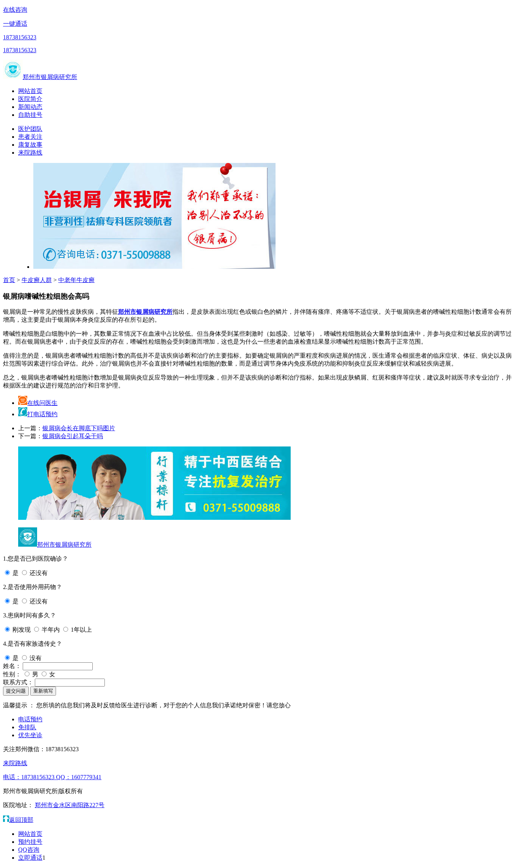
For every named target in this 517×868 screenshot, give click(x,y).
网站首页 (30, 91)
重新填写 (43, 691)
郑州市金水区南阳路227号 (69, 805)
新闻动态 (30, 107)
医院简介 (30, 99)
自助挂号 (30, 115)
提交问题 (16, 691)
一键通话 (15, 23)
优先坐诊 (30, 735)
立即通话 (30, 857)
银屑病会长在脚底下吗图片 (78, 428)
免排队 (27, 727)
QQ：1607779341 (78, 777)
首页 (9, 280)
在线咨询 (15, 9)
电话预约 (30, 719)
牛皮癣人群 (37, 280)
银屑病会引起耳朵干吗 (72, 436)
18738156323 (19, 37)
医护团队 (30, 129)
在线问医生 (42, 403)
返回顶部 (21, 820)
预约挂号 (30, 842)
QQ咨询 (28, 849)
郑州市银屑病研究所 (50, 77)
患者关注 (30, 136)
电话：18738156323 (29, 777)
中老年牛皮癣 (76, 280)
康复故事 (30, 144)
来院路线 (30, 152)
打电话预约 (42, 414)
